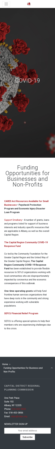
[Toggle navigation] (6, 4)
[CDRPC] (29, 4)
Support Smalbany (13, 220)
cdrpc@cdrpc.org (19, 416)
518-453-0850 (19, 409)
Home (5, 364)
